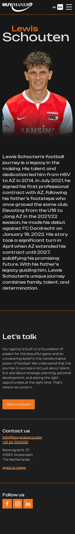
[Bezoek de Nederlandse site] (57, 7)
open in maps (14, 467)
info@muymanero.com (22, 437)
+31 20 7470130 (15, 442)
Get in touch (19, 404)
